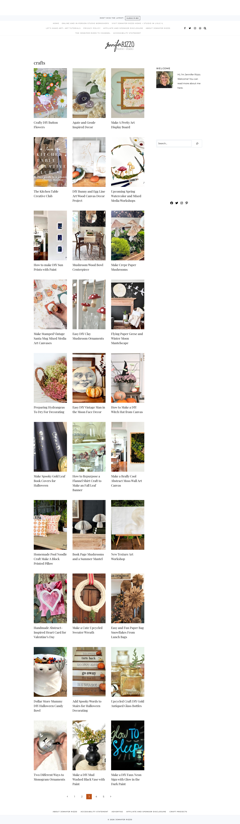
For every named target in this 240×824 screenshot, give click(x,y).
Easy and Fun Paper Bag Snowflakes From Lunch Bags (127, 632)
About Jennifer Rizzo (158, 28)
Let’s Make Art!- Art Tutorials (63, 28)
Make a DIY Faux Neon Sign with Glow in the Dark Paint (126, 779)
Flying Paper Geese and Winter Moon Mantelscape (127, 338)
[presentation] (50, 93)
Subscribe (133, 18)
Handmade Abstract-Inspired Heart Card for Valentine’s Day (50, 632)
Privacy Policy (92, 28)
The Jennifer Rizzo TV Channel (93, 33)
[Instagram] (195, 28)
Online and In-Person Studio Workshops (85, 23)
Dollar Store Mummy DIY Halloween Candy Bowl (48, 705)
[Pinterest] (200, 28)
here (180, 88)
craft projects (178, 812)
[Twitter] (190, 28)
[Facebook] (185, 28)
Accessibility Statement (127, 33)
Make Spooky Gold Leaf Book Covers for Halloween (49, 480)
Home (56, 23)
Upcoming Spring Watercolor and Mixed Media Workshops (126, 196)
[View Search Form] (205, 28)
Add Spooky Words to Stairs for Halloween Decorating (86, 705)
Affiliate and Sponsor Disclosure (123, 28)
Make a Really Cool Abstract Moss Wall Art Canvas (126, 480)
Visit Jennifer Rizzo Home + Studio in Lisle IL (137, 23)
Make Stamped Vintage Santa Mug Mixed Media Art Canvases (50, 338)
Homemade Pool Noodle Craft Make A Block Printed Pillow (50, 558)
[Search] (197, 143)
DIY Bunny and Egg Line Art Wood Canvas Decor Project (88, 196)
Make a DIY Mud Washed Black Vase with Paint (88, 779)
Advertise (117, 812)
